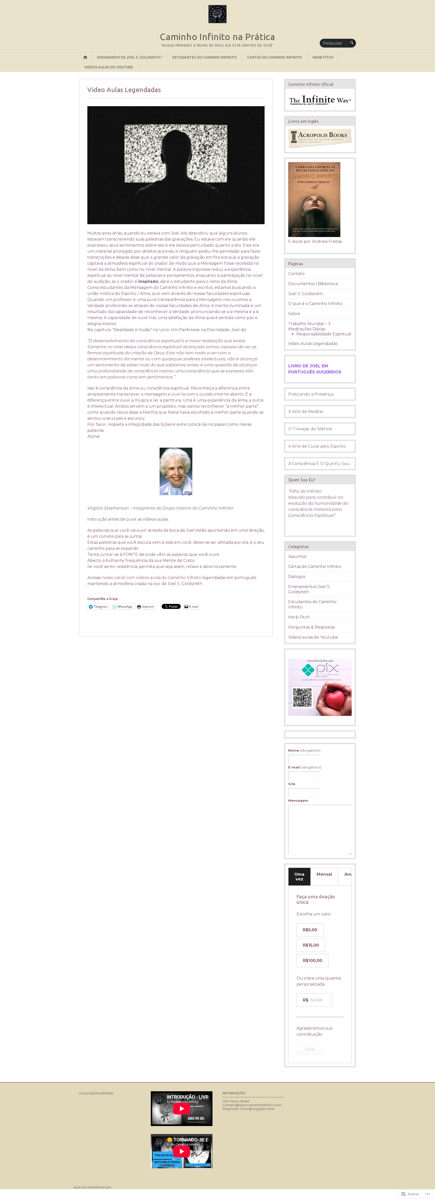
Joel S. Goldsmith (305, 293)
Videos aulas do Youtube (108, 67)
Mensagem (298, 800)
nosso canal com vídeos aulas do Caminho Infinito (151, 577)
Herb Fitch (322, 57)
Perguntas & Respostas (311, 627)
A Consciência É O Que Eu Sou (319, 463)
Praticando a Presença (311, 394)
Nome (304, 750)
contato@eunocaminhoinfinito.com (252, 1105)
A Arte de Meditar (306, 411)
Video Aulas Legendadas (312, 343)
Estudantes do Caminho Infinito (204, 57)
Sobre (294, 313)
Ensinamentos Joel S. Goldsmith (129, 57)
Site (291, 784)
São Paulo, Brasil (236, 1101)
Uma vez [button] (299, 876)
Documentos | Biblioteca (313, 283)
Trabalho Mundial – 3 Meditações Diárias (309, 326)
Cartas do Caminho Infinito (274, 57)
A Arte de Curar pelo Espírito (317, 446)
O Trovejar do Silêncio (310, 429)
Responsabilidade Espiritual (323, 334)
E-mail (304, 767)
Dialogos (296, 576)
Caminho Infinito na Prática (217, 36)
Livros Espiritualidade (96, 1093)
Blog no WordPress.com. (93, 1187)
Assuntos (297, 556)
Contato (296, 273)
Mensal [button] (324, 874)
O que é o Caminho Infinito (315, 303)
